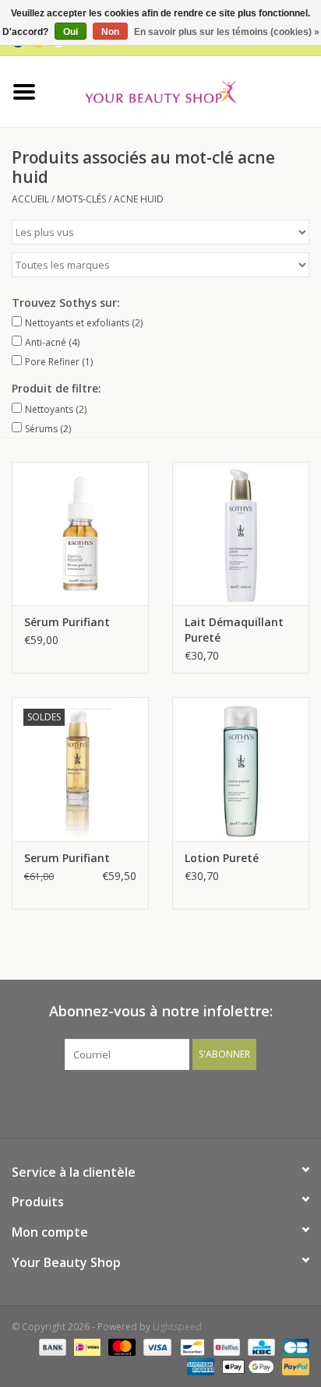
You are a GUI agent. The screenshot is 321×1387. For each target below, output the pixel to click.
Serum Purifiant (67, 857)
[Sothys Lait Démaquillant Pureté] (240, 533)
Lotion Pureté (222, 857)
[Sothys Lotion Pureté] (240, 768)
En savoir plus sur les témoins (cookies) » (226, 31)
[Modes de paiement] (51, 1346)
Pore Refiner (59, 361)
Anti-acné (52, 342)
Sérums (48, 428)
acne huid (139, 199)
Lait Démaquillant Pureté (234, 629)
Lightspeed (177, 1326)
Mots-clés (81, 199)
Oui (70, 31)
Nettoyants (55, 409)
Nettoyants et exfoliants (84, 322)
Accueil (30, 199)
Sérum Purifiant (67, 621)
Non (110, 31)
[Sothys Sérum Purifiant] (80, 533)
